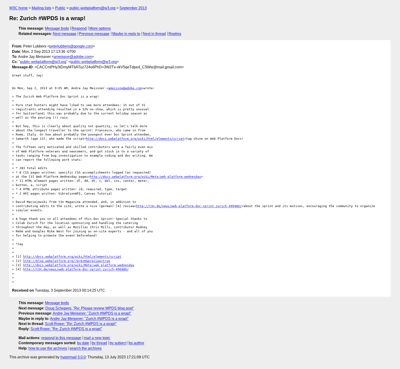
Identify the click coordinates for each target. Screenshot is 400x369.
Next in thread (154, 34)
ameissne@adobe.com (73, 57)
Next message (64, 34)
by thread (99, 343)
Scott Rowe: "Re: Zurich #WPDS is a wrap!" (81, 324)
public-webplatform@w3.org (92, 8)
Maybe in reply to (126, 34)
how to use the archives (47, 348)
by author (136, 343)
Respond (79, 28)
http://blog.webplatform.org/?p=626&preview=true (66, 261)
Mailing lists (41, 8)
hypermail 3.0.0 (73, 357)
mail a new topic (97, 338)
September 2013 (133, 8)
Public (60, 8)
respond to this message (61, 338)
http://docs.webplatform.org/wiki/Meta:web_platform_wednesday (145, 176)
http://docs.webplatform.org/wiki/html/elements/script (135, 138)
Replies (175, 34)
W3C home (18, 8)
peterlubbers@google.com (71, 46)
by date (83, 343)
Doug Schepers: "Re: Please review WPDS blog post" (89, 308)
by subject (118, 343)
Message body (57, 28)
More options (100, 28)
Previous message (94, 34)
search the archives (86, 348)
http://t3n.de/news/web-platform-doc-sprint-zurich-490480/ (189, 206)
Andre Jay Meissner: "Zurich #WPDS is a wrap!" (92, 313)
